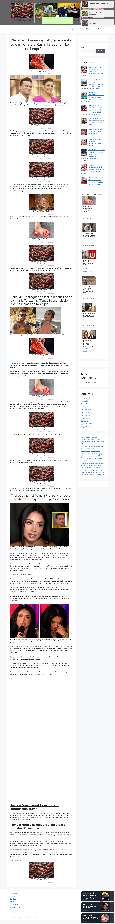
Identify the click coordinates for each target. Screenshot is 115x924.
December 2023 (86, 415)
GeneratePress (32, 917)
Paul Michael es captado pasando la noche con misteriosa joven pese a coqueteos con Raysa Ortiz (92, 465)
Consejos (88, 29)
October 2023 (86, 421)
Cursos (12, 896)
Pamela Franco (34, 646)
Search (83, 47)
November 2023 (86, 418)
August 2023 (85, 427)
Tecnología (98, 29)
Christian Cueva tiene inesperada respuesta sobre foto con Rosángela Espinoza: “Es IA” (92, 449)
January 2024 (85, 412)
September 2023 (87, 424)
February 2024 (86, 409)
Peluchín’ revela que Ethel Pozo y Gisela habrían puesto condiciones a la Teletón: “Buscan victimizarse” (92, 472)
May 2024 (84, 401)
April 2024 (84, 404)
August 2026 (85, 398)
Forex (80, 29)
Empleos (73, 29)
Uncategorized (15, 907)
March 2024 (85, 407)
